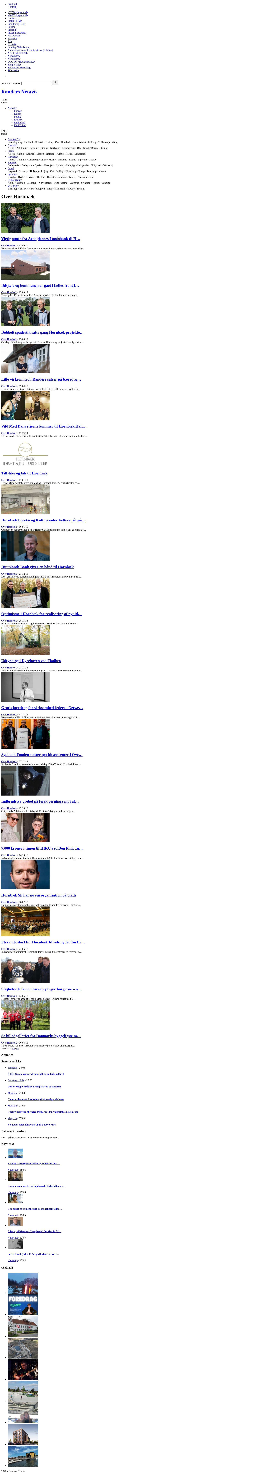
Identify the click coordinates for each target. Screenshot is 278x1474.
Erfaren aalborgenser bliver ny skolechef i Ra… (34, 1163)
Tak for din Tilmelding (19, 67)
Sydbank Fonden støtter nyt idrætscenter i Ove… (42, 754)
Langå (11, 168)
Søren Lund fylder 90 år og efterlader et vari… (33, 1254)
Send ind (12, 4)
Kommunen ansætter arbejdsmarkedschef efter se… (36, 1186)
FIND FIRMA (15, 21)
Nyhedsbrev (14, 56)
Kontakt (12, 6)
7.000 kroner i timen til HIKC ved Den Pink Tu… (42, 848)
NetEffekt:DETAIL (18, 53)
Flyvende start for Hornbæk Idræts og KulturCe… (43, 942)
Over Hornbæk (9, 245)
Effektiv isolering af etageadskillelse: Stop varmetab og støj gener (43, 1111)
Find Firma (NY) (16, 24)
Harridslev (13, 156)
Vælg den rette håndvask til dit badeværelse (32, 1124)
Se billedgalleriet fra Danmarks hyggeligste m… (41, 1036)
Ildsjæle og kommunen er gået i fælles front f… (40, 285)
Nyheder (12, 108)
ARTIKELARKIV (11, 83)
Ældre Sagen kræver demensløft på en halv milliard (36, 1074)
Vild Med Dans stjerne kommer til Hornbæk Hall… (44, 426)
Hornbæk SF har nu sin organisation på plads (38, 895)
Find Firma (19, 122)
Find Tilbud (20, 125)
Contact (12, 18)
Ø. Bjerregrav (15, 180)
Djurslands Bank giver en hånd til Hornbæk (37, 567)
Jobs (10, 41)
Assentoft (12, 145)
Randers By (14, 139)
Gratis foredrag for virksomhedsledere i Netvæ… (42, 708)
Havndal (12, 162)
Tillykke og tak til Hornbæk (24, 473)
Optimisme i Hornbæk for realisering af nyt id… (41, 614)
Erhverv (18, 119)
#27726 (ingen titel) (18, 12)
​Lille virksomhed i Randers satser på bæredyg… (41, 379)
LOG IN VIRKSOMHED (21, 61)
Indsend (12, 29)
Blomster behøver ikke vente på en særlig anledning (36, 1099)
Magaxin (12, 1093)
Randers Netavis (19, 92)
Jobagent (12, 38)
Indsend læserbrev (17, 32)
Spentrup (12, 174)
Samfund (12, 1067)
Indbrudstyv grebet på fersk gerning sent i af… (40, 801)
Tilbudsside (13, 70)
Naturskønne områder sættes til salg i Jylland (30, 50)
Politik (17, 116)
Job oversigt (14, 35)
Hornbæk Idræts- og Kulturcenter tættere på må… (43, 520)
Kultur (17, 113)
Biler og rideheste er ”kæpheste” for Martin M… (34, 1231)
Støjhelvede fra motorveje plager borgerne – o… (41, 989)
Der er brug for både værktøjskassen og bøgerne (34, 1086)
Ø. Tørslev (13, 185)
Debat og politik (16, 1080)
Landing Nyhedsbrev (18, 47)
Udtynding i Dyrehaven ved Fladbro (31, 661)
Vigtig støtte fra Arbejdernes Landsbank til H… (40, 239)
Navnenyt (13, 1169)
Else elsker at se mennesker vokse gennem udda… (35, 1208)
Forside (11, 26)
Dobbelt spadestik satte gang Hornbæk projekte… (42, 332)
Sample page (14, 64)
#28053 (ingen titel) (18, 15)
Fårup (11, 150)
